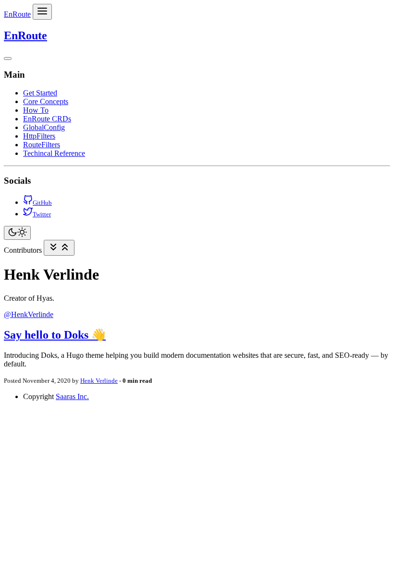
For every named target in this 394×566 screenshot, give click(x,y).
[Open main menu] (42, 12)
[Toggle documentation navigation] (59, 248)
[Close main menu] (8, 58)
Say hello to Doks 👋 (55, 335)
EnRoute (17, 14)
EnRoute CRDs (47, 119)
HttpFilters (39, 136)
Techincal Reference (54, 153)
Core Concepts (45, 101)
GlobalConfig (44, 127)
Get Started (40, 93)
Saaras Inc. (72, 396)
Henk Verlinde (99, 380)
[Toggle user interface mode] (17, 233)
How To (36, 110)
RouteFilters (41, 145)
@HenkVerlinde (28, 314)
